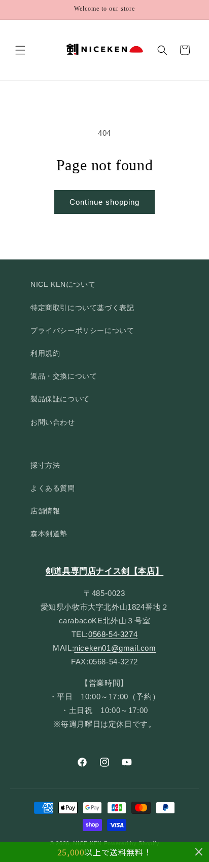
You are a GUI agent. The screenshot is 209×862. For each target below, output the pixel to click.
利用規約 (45, 353)
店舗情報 (45, 511)
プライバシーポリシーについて (82, 330)
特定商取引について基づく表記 (82, 308)
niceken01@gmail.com (115, 648)
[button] (20, 50)
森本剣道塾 (48, 534)
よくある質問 (52, 488)
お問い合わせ (52, 422)
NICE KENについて (62, 284)
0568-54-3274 (112, 634)
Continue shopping (104, 202)
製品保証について (60, 399)
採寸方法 (45, 465)
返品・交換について (63, 376)
